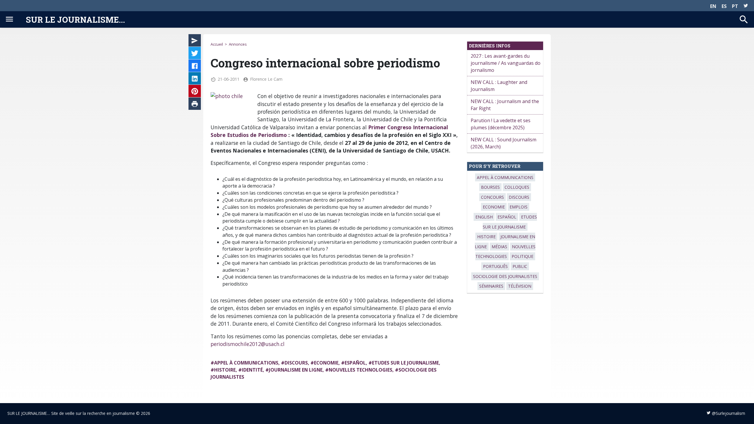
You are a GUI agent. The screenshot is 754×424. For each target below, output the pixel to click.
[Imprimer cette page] (195, 105)
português (495, 266)
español (355, 363)
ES (724, 6)
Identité (252, 370)
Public (519, 266)
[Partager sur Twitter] (195, 54)
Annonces (238, 44)
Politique (522, 256)
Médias (499, 246)
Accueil (217, 44)
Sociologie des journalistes (505, 276)
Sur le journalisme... (75, 19)
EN (713, 6)
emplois (519, 207)
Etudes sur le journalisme (405, 363)
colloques (517, 187)
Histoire (225, 370)
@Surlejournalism (728, 413)
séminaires (491, 286)
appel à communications (246, 363)
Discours (296, 363)
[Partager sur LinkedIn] (195, 79)
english (484, 217)
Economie (326, 363)
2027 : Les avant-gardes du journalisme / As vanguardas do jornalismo (505, 63)
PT (735, 6)
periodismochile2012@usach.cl (248, 343)
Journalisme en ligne (296, 370)
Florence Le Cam (266, 79)
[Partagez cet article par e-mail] (195, 41)
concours (492, 197)
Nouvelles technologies (360, 370)
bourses (490, 187)
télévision (519, 286)
